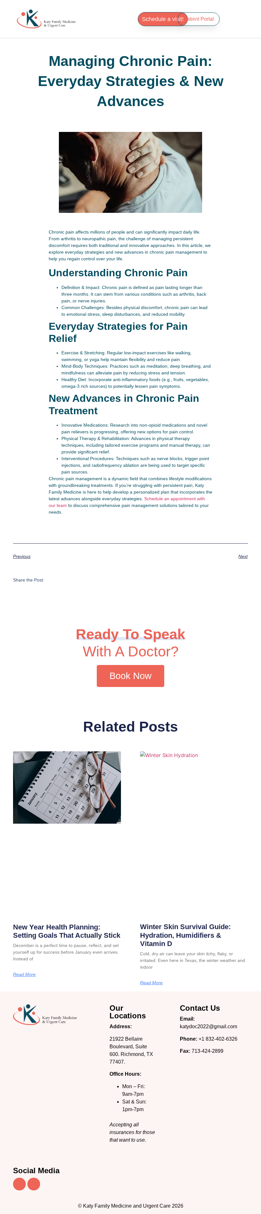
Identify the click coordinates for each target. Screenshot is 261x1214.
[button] (108, 17)
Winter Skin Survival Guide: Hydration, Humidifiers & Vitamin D (185, 935)
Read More (24, 974)
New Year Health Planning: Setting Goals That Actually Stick (66, 931)
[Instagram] (33, 1184)
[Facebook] (19, 1184)
